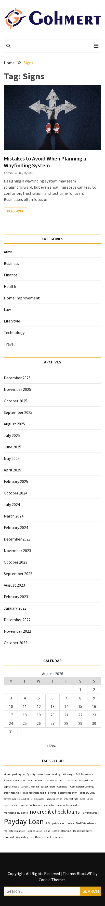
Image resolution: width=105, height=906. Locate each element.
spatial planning (61, 831)
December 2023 (17, 539)
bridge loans (86, 780)
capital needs (11, 786)
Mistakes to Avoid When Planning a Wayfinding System (45, 162)
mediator (49, 805)
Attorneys (68, 774)
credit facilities (12, 792)
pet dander (58, 823)
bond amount (36, 780)
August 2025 (14, 423)
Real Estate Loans (86, 823)
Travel (9, 344)
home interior (54, 799)
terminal (9, 837)
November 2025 (17, 389)
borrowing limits (55, 780)
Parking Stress (90, 812)
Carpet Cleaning (30, 786)
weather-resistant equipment (47, 837)
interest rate (71, 799)
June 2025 (12, 446)
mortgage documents (16, 812)
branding (72, 780)
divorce (52, 792)
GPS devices (37, 799)
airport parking (12, 774)
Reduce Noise (34, 831)
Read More (15, 211)
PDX (48, 823)
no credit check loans (55, 811)
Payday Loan (24, 821)
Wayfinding (22, 837)
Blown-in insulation (15, 780)
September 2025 (18, 412)
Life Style (12, 320)
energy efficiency (67, 792)
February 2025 (16, 481)
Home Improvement (22, 297)
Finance (10, 274)
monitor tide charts (67, 805)
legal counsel (11, 805)
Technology (14, 332)
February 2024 (16, 527)
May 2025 (12, 458)
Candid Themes (52, 879)
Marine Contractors (31, 805)
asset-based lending (48, 774)
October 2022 (15, 642)
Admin (8, 173)
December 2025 (17, 377)
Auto (8, 251)
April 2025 (12, 469)
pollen (70, 823)
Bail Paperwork (84, 774)
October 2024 (15, 492)
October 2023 (15, 562)
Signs (47, 831)
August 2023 (14, 585)
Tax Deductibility (82, 831)
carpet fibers (48, 786)
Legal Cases (86, 799)
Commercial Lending (82, 786)
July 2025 (12, 435)
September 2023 (18, 573)
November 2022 (17, 631)
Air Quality (29, 774)
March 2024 (13, 516)
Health (10, 286)
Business (11, 263)
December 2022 (17, 619)
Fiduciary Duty (87, 792)
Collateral (62, 786)
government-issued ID (16, 799)
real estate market (14, 831)
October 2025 (15, 400)
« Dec (51, 745)
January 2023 (15, 608)
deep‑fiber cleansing (34, 792)
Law (7, 309)
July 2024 (12, 504)
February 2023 (16, 596)
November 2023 (17, 550)
